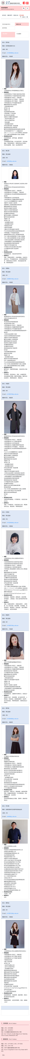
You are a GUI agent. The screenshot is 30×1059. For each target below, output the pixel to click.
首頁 (5, 15)
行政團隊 (19, 34)
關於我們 (10, 15)
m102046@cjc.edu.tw (12, 522)
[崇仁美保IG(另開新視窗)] (27, 3)
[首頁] (9, 8)
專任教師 (5, 34)
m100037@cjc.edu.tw (12, 394)
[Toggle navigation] (27, 8)
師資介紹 (16, 15)
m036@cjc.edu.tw (11, 161)
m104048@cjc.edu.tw (12, 53)
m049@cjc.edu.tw (11, 816)
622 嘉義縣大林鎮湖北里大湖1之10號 (12, 1032)
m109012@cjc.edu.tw (12, 913)
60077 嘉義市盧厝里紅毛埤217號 (12, 1047)
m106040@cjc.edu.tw (12, 718)
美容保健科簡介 (6, 24)
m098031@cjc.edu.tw (12, 279)
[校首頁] (11, 3)
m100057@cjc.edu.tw (12, 625)
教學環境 (4, 28)
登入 (3, 1055)
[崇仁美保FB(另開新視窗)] (24, 3)
